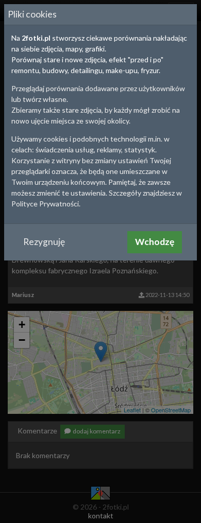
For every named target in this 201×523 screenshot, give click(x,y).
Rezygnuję (44, 241)
